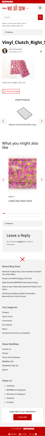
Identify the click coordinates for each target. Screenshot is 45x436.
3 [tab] (11, 213)
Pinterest (10, 398)
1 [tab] (4, 213)
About (4, 329)
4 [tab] (15, 213)
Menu (40, 7)
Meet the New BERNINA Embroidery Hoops (20, 282)
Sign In (5, 369)
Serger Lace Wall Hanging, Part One (17, 278)
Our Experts (7, 325)
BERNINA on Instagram (16, 390)
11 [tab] (42, 213)
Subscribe (22, 417)
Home (4, 23)
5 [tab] (19, 213)
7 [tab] (27, 213)
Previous (9, 32)
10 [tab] (38, 213)
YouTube (10, 402)
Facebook (11, 386)
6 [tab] (23, 213)
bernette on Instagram (16, 394)
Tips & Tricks (7, 316)
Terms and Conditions (11, 357)
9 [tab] (34, 213)
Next (41, 121)
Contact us (6, 349)
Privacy (5, 353)
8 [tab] (30, 213)
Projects (5, 312)
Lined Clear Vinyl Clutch (16, 23)
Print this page (13, 91)
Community (7, 320)
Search (40, 17)
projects (12, 197)
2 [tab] (7, 213)
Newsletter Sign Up (10, 365)
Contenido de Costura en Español (16, 333)
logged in (21, 241)
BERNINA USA (7, 361)
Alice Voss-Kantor (15, 49)
